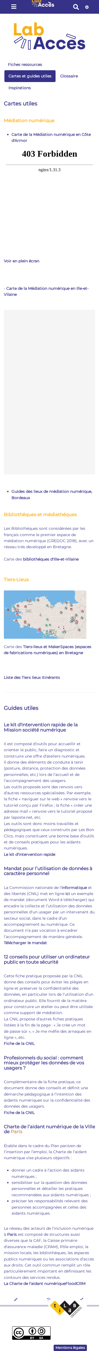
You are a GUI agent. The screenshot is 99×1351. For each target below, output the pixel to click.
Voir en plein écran (21, 260)
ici (67, 893)
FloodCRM (75, 1283)
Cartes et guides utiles (30, 76)
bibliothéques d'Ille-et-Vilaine (51, 559)
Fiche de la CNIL (19, 1043)
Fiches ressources (25, 64)
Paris (16, 1131)
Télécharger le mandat (25, 942)
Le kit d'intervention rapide (29, 854)
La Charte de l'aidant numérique (34, 1283)
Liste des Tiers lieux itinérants (32, 677)
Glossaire (69, 76)
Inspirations (20, 87)
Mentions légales (70, 1348)
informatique (74, 887)
